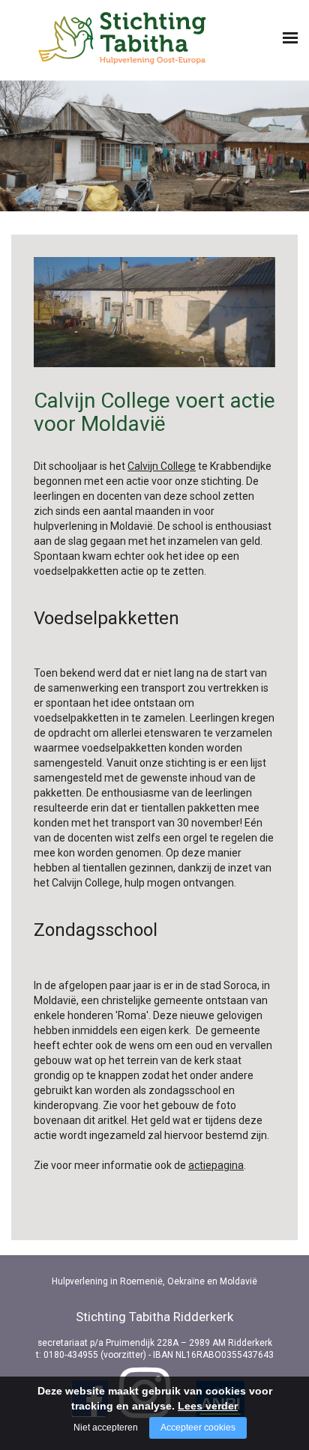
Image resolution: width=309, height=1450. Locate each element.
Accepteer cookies (198, 1427)
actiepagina (216, 1165)
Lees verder (208, 1406)
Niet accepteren (106, 1427)
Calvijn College (162, 466)
